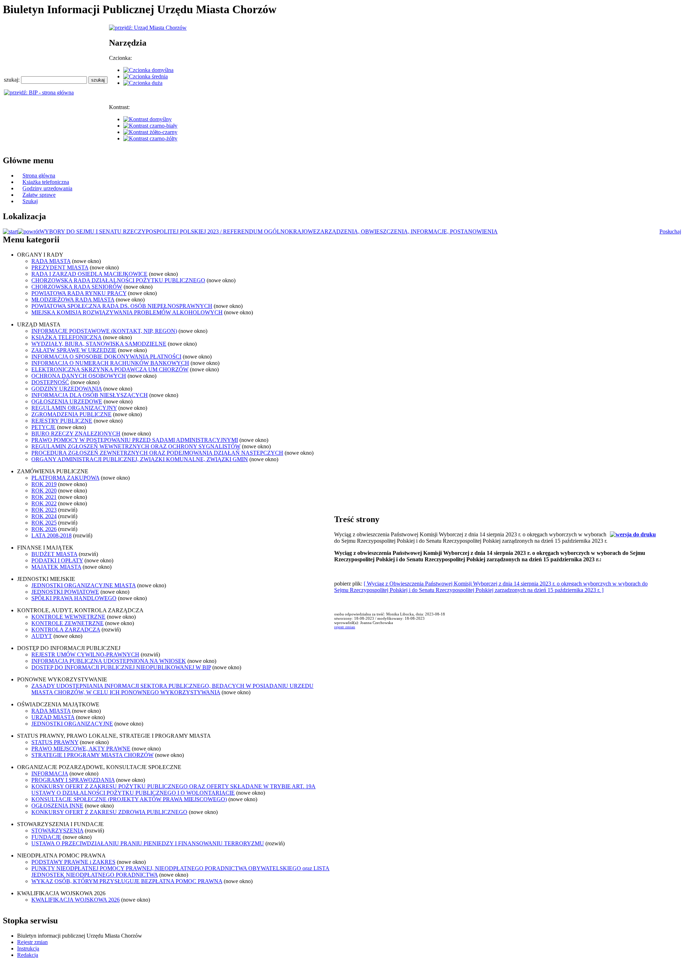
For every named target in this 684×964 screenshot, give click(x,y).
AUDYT (41, 636)
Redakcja (27, 955)
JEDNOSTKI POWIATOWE (65, 592)
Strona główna (38, 175)
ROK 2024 (44, 516)
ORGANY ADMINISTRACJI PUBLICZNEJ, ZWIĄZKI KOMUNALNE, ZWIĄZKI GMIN (139, 459)
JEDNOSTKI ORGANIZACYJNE (72, 724)
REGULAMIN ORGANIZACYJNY (74, 408)
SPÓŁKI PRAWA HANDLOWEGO (73, 598)
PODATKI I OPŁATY (57, 560)
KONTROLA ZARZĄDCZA (65, 630)
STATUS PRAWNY (54, 742)
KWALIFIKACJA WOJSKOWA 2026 (75, 900)
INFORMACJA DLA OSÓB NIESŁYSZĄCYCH (89, 395)
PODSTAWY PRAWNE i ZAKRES (73, 862)
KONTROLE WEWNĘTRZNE (68, 617)
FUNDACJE (46, 837)
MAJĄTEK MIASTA (56, 567)
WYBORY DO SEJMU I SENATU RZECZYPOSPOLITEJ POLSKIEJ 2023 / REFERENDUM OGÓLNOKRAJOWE (178, 231)
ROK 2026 (44, 529)
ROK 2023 (44, 510)
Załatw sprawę (39, 195)
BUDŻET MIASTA (54, 554)
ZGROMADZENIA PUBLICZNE (71, 414)
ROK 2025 (44, 523)
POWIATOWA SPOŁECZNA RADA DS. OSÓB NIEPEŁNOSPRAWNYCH (121, 306)
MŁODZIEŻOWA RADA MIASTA (72, 300)
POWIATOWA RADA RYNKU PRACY (78, 293)
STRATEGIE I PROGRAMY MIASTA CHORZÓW (92, 755)
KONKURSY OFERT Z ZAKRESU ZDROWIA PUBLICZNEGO (109, 812)
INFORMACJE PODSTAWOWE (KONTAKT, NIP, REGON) (104, 331)
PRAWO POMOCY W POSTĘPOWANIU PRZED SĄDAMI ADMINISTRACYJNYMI (134, 440)
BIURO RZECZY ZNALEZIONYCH (75, 434)
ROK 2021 (44, 497)
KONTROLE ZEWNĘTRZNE (67, 623)
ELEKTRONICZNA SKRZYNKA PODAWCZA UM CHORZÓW (109, 369)
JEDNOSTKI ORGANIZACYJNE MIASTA (83, 585)
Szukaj (30, 201)
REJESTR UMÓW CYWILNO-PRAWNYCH (85, 654)
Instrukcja (28, 948)
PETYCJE (43, 427)
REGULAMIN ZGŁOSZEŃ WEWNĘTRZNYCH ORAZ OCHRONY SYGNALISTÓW (135, 446)
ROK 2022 (44, 503)
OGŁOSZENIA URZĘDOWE (66, 401)
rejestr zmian (344, 627)
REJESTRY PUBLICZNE (61, 421)
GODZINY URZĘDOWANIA (66, 389)
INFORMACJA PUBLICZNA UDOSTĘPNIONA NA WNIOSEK (108, 661)
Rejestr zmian (32, 942)
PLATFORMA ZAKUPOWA (65, 478)
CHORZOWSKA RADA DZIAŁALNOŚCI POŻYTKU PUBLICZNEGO (118, 280)
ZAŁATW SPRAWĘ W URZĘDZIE (73, 350)
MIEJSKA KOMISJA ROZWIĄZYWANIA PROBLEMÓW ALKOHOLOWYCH (127, 312)
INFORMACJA (49, 773)
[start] (10, 231)
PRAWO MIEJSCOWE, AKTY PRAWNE (80, 749)
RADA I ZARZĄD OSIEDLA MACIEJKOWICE (89, 274)
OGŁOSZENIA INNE (57, 806)
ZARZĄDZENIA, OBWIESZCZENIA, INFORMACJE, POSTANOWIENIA (407, 231)
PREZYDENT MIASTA (59, 267)
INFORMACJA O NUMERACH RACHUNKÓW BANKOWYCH (110, 363)
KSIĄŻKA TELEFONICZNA (66, 337)
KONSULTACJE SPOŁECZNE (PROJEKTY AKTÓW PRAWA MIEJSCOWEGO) (129, 799)
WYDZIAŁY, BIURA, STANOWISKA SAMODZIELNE (98, 344)
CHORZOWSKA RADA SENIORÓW (76, 287)
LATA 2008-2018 (51, 535)
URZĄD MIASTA (52, 717)
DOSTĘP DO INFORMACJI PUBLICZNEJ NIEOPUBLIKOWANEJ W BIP (121, 667)
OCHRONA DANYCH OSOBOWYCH (78, 376)
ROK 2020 (44, 491)
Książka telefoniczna (45, 182)
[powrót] (29, 231)
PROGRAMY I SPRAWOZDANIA (73, 780)
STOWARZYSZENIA (57, 831)
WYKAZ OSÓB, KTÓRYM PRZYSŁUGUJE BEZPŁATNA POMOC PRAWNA (126, 881)
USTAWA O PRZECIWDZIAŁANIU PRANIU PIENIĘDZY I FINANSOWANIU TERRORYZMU (147, 843)
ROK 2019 (44, 484)
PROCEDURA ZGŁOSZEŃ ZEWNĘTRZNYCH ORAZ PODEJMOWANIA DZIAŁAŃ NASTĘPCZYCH (157, 453)
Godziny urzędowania (47, 188)
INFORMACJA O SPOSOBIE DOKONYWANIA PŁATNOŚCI (106, 357)
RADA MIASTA (51, 261)
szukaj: (12, 80)
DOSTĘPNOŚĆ (50, 382)
